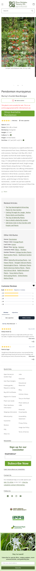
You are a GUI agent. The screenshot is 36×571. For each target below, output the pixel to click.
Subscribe (18, 567)
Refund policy (8, 416)
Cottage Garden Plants (23, 252)
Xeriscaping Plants (10, 276)
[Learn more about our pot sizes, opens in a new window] (23, 140)
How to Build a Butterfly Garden (17, 220)
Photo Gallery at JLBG (24, 404)
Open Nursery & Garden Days (8, 375)
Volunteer (22, 379)
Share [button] (5, 191)
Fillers (17, 250)
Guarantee (7, 421)
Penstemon (13, 239)
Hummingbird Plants (11, 265)
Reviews (6, 425)
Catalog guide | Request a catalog (9, 387)
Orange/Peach (18, 242)
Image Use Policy (24, 427)
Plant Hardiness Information (9, 406)
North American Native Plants (14, 268)
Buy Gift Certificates (10, 392)
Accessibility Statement (22, 417)
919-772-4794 (8, 482)
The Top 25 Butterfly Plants (15, 218)
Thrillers (23, 250)
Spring (15, 247)
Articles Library (23, 394)
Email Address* (10, 454)
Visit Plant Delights (10, 381)
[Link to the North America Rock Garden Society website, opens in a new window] (18, 510)
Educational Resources (22, 384)
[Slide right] (22, 85)
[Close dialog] (34, 534)
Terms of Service (24, 432)
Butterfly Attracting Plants (18, 260)
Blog (20, 390)
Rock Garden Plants (10, 255)
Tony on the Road (24, 398)
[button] (2, 4)
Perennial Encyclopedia (23, 411)
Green (14, 244)
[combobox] (18, 11)
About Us (7, 434)
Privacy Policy (23, 423)
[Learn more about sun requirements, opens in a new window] (11, 135)
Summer (21, 247)
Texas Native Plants (16, 273)
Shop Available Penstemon (12, 113)
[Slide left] (14, 85)
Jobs (20, 374)
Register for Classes (10, 396)
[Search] (32, 11)
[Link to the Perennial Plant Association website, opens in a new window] (18, 528)
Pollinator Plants (25, 265)
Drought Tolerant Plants (23, 263)
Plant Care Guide (9, 401)
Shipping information (10, 412)
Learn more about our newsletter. (14, 469)
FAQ (5, 429)
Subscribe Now (18, 463)
